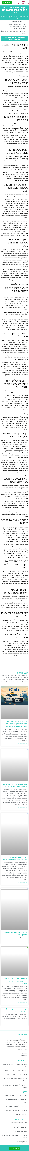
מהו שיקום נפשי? (22, 1142)
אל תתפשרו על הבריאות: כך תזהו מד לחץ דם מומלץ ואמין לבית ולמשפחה (15, 981)
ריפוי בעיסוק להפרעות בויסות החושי (16, 1106)
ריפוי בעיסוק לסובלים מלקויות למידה (16, 1095)
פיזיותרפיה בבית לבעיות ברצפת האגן (16, 1070)
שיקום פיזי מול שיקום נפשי (19, 1123)
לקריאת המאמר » (22, 743)
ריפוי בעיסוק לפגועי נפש (19, 1127)
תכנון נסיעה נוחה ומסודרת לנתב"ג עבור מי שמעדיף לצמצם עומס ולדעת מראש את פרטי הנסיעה (15, 724)
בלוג (21, 16)
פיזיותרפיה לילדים (21, 1114)
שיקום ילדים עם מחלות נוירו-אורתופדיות (15, 1110)
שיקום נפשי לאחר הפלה (20, 1131)
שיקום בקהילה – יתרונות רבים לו (17, 1074)
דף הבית (25, 16)
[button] (15, 2)
